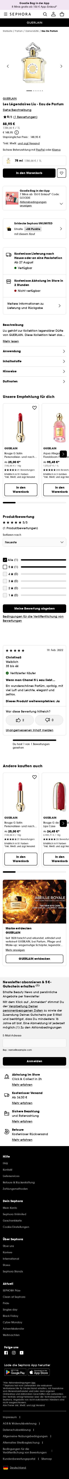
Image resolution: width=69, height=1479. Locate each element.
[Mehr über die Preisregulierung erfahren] (16, 132)
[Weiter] (61, 66)
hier (33, 1382)
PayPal (40, 149)
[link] (34, 608)
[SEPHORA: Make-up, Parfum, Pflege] (20, 14)
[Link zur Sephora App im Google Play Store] (15, 1372)
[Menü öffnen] (5, 14)
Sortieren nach (12, 534)
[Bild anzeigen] (34, 63)
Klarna (56, 149)
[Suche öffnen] (45, 14)
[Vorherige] (7, 66)
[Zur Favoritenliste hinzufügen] (34, 408)
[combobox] (34, 542)
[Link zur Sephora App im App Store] (39, 1372)
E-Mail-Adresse (12, 1035)
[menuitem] (53, 14)
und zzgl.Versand (29, 143)
